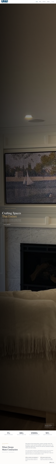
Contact (48, 1)
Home (37, 1)
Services (44, 1)
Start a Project (7, 224)
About (40, 1)
